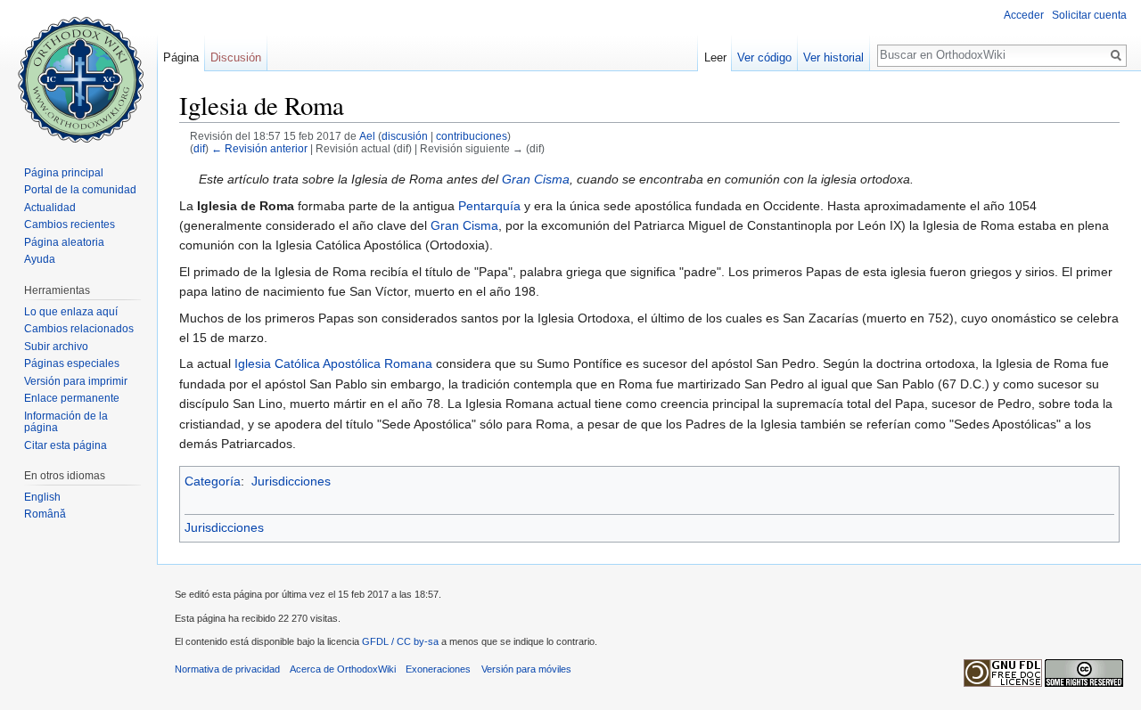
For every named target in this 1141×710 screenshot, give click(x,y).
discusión (405, 136)
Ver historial (833, 57)
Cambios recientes (69, 224)
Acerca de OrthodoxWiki (343, 669)
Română (45, 514)
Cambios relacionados (79, 328)
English (42, 497)
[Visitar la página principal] (78, 71)
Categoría (213, 481)
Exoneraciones (438, 669)
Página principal (63, 173)
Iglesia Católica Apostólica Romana (333, 363)
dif (199, 148)
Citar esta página (65, 445)
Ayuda (39, 259)
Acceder (1024, 15)
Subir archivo (56, 346)
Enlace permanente (71, 398)
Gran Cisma (536, 179)
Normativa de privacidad (227, 669)
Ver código (764, 57)
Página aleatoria (64, 242)
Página (181, 57)
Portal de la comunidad (80, 190)
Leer (715, 57)
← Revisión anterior (259, 148)
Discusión (235, 57)
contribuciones (471, 136)
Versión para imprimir (75, 381)
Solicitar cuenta (1089, 15)
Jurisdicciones (291, 481)
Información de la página (66, 422)
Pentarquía (489, 206)
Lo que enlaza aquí (71, 312)
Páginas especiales (71, 363)
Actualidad (50, 207)
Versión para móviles (526, 669)
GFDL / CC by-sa (400, 641)
